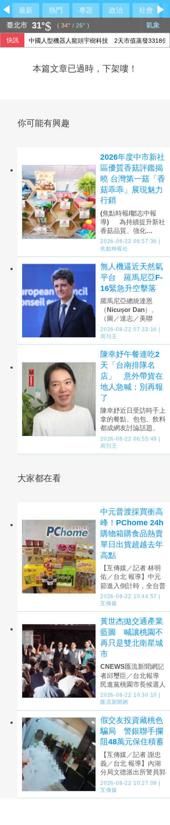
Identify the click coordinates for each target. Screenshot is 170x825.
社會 (146, 10)
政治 (116, 10)
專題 (86, 10)
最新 (26, 10)
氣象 (154, 25)
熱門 (56, 10)
